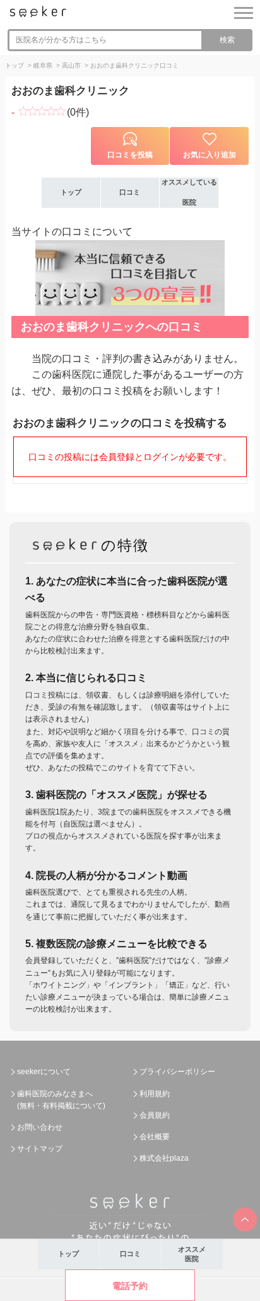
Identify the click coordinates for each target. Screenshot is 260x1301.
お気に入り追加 (209, 154)
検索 (227, 39)
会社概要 (154, 1136)
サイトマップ (39, 1148)
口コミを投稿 (130, 154)
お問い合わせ (39, 1127)
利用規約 (154, 1093)
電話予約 (130, 1286)
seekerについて (44, 1071)
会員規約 (154, 1115)
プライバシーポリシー (177, 1071)
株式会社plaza (164, 1158)
